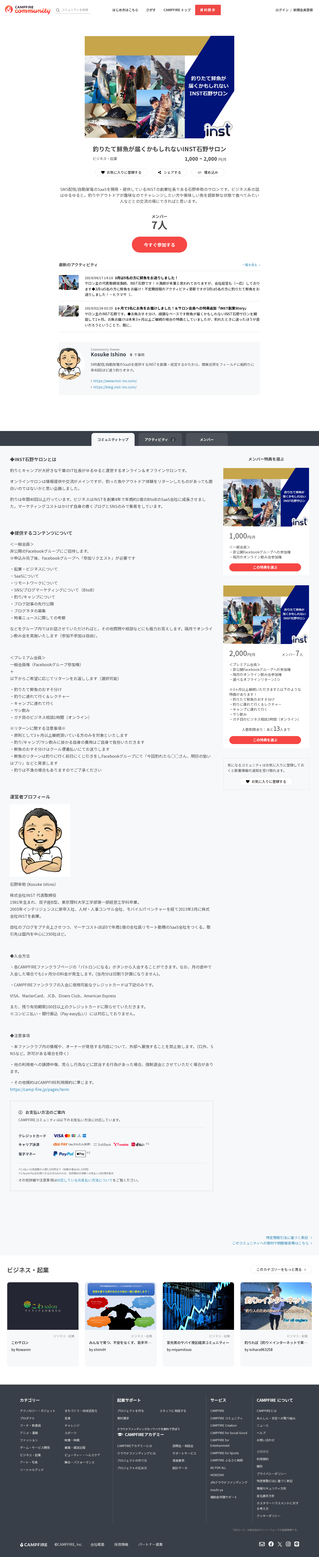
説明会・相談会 (182, 1446)
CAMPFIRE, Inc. (70, 1544)
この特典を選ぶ (265, 567)
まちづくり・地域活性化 (81, 1410)
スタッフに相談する (173, 1410)
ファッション (29, 1440)
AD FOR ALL (218, 1467)
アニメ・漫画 (29, 1433)
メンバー (207, 439)
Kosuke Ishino (108, 354)
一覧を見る (249, 265)
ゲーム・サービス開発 (35, 1447)
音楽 (68, 1418)
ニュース (262, 1425)
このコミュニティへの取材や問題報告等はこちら (270, 1242)
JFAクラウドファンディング (228, 1482)
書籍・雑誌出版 (75, 1447)
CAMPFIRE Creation (223, 1425)
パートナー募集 (150, 1544)
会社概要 (97, 1544)
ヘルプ (261, 1433)
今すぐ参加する (159, 244)
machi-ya (216, 1490)
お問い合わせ (266, 1440)
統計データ (179, 1468)
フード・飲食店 (30, 1425)
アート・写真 (29, 1462)
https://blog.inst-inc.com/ (115, 386)
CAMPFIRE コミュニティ (226, 1418)
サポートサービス (184, 1453)
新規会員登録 (303, 9)
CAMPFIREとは (267, 1410)
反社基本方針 (266, 1496)
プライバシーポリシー (272, 1473)
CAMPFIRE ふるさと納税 (226, 1460)
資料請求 (208, 9)
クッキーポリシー (269, 1515)
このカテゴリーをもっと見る (279, 1269)
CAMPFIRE (217, 1410)
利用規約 (263, 1459)
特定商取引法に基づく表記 (287, 1237)
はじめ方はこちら (125, 9)
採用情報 (121, 1544)
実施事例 (178, 1460)
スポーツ (71, 1433)
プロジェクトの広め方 (132, 1468)
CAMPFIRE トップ (177, 9)
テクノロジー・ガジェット (38, 1410)
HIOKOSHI (217, 1475)
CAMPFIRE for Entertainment (220, 1443)
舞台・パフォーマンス (79, 1462)
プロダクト (27, 1418)
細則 (260, 1466)
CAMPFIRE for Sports (224, 1453)
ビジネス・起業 (30, 1455)
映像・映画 (72, 1440)
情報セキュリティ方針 (271, 1488)
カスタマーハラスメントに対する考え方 (278, 1505)
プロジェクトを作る (130, 1410)
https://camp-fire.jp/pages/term (39, 1089)
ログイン (282, 9)
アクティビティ (159, 439)
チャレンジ (72, 1425)
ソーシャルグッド (32, 1469)
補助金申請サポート (223, 1497)
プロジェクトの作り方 (132, 1460)
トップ (113, 439)
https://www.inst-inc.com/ (115, 380)
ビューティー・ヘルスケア (82, 1455)
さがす (151, 9)
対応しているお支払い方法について (85, 1180)
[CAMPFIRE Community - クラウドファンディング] (27, 10)
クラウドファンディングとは (136, 1453)
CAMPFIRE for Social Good (228, 1433)
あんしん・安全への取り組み (276, 1418)
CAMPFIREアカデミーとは (134, 1446)
